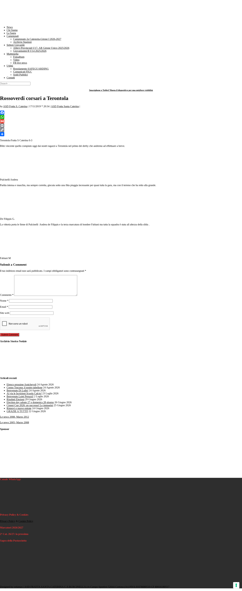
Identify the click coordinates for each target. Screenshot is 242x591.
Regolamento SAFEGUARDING (31, 68)
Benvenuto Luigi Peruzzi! (20, 396)
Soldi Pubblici (20, 74)
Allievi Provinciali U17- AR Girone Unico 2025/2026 (41, 48)
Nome (4, 300)
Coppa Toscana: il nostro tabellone (24, 387)
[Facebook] (121, 113)
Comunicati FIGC (22, 71)
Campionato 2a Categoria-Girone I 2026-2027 (37, 39)
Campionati (13, 36)
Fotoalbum (18, 56)
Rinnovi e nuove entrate (19, 408)
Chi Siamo (12, 30)
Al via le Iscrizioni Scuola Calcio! (24, 393)
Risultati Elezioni (15, 399)
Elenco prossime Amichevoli (21, 384)
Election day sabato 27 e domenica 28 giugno (30, 402)
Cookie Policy (25, 521)
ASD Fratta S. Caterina (15, 106)
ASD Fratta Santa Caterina (65, 106)
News (10, 27)
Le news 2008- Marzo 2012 (14, 416)
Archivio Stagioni (22, 42)
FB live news (20, 62)
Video (16, 59)
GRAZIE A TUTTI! (17, 411)
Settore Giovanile (16, 45)
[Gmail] (121, 121)
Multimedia (12, 53)
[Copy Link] (121, 130)
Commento (6, 295)
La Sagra (11, 33)
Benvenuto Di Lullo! (17, 390)
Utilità (10, 65)
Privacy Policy (7, 521)
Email (4, 306)
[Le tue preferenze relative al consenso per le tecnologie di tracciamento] (236, 585)
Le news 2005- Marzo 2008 (14, 422)
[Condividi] (121, 134)
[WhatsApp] (121, 117)
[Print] (121, 125)
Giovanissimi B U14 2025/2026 (29, 50)
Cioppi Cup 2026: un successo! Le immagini (30, 405)
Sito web (4, 313)
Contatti (11, 77)
